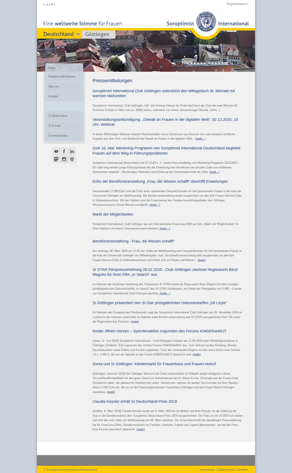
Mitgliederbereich (237, 4)
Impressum (207, 469)
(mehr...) (155, 204)
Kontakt (242, 469)
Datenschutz (226, 469)
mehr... (200, 138)
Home (52, 68)
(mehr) (202, 260)
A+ (48, 4)
